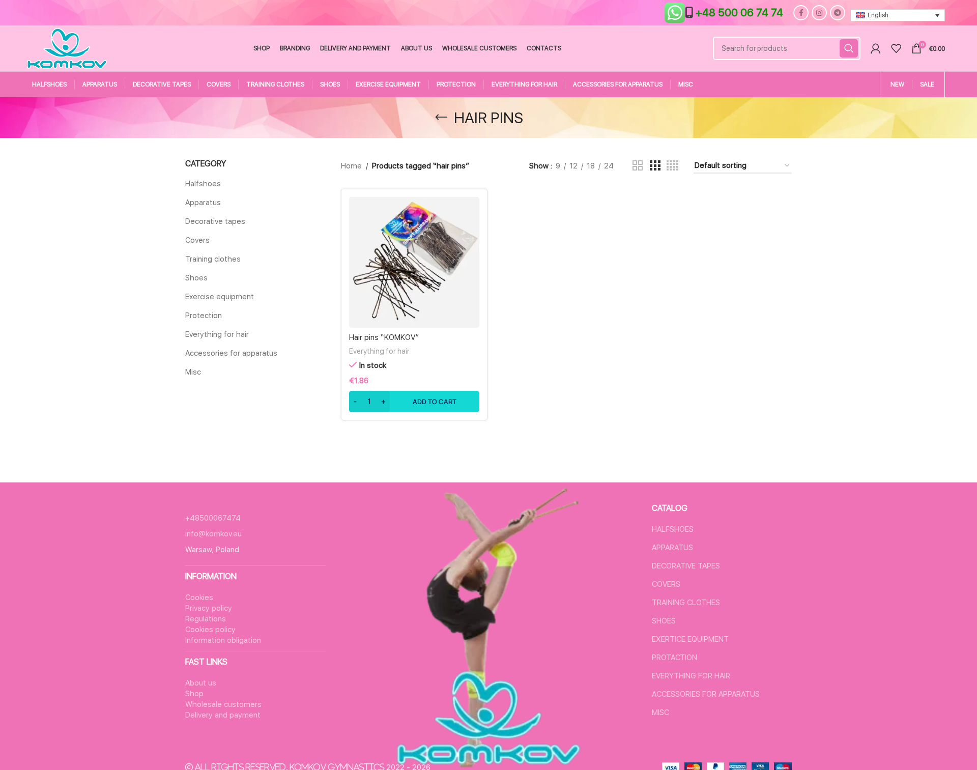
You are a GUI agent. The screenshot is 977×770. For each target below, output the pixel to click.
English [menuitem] (878, 15)
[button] (414, 401)
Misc (193, 372)
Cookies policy (210, 629)
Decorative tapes (215, 221)
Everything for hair (217, 334)
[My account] (876, 48)
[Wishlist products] (896, 48)
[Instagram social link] (819, 12)
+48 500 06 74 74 (739, 12)
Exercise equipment (219, 296)
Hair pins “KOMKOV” (384, 337)
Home (351, 165)
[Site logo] (67, 47)
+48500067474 (213, 518)
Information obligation (223, 640)
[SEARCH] (849, 48)
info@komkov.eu (213, 533)
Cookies (199, 597)
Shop (194, 693)
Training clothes (213, 259)
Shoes (196, 277)
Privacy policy (208, 608)
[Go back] (441, 117)
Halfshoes (203, 183)
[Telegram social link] (837, 12)
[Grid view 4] (672, 166)
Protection (203, 315)
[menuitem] (897, 15)
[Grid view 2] (638, 166)
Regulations (205, 618)
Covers (197, 240)
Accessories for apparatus (231, 353)
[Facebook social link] (801, 12)
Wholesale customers (223, 704)
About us (200, 683)
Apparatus (203, 202)
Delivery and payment (223, 715)
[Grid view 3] (655, 166)
